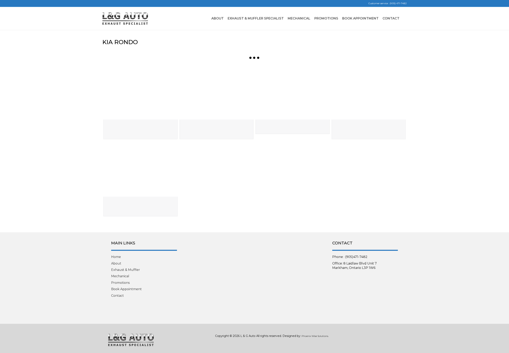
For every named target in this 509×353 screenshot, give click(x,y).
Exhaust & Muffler (125, 270)
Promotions (326, 18)
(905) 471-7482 (398, 3)
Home (116, 257)
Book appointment (360, 18)
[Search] (404, 18)
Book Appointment (126, 289)
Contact (391, 18)
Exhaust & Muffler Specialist (256, 18)
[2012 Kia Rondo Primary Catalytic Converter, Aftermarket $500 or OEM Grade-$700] (140, 169)
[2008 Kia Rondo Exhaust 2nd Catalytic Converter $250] (292, 92)
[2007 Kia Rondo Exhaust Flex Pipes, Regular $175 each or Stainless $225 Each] (369, 92)
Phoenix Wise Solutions (315, 336)
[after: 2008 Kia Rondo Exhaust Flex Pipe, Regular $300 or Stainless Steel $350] (217, 92)
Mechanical (299, 18)
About (217, 18)
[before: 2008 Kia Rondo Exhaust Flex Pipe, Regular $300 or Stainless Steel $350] (140, 92)
